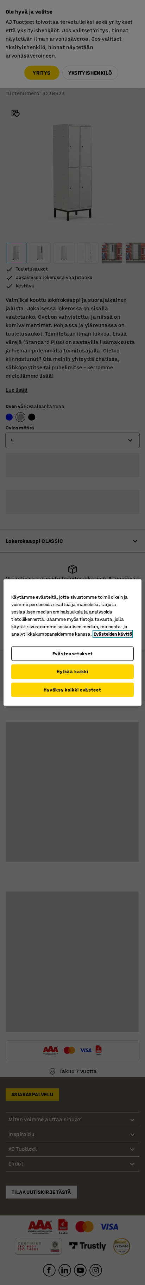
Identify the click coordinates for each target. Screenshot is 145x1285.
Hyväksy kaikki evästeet (72, 690)
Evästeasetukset (72, 653)
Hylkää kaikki (72, 672)
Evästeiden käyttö (113, 634)
